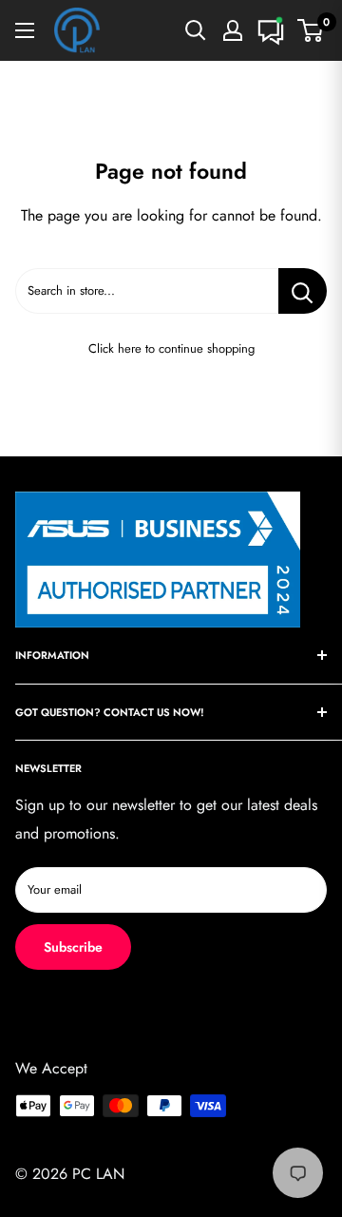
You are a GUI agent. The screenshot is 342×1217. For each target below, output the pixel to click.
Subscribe (73, 946)
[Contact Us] (270, 30)
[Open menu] (24, 30)
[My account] (232, 30)
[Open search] (195, 30)
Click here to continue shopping (171, 348)
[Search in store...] (302, 291)
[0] (311, 30)
